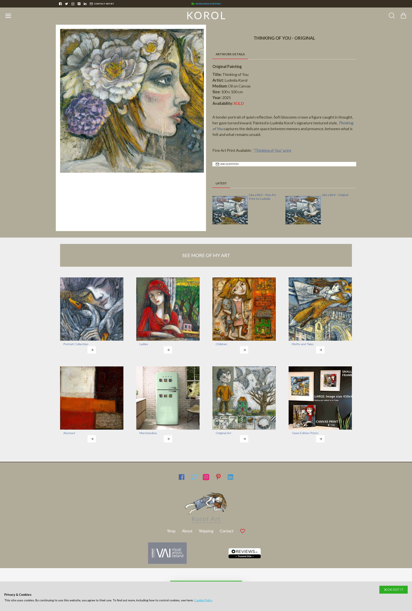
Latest (221, 183)
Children (221, 344)
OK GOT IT (395, 589)
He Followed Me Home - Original (338, 196)
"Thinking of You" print (272, 150)
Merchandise (148, 433)
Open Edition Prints (305, 433)
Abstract (69, 433)
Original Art (223, 433)
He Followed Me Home (264, 195)
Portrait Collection (75, 344)
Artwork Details (230, 54)
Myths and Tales (303, 344)
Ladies (143, 344)
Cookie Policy (203, 600)
